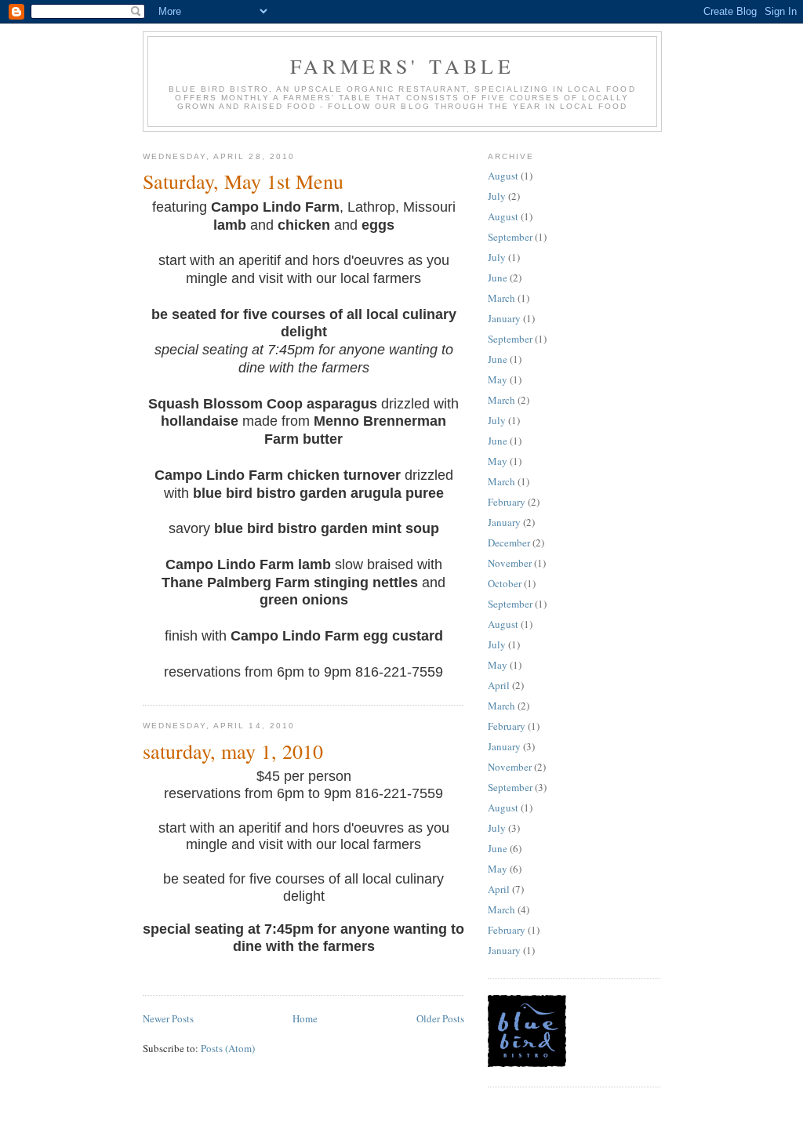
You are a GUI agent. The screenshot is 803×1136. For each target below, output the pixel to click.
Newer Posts (168, 1018)
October (504, 583)
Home (305, 1018)
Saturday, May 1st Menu (243, 181)
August (503, 176)
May (497, 379)
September (510, 237)
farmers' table (402, 66)
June (497, 277)
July (497, 196)
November (510, 563)
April (499, 685)
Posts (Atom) (228, 1048)
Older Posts (440, 1018)
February (506, 502)
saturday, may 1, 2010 (233, 751)
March (501, 298)
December (509, 542)
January (504, 318)
